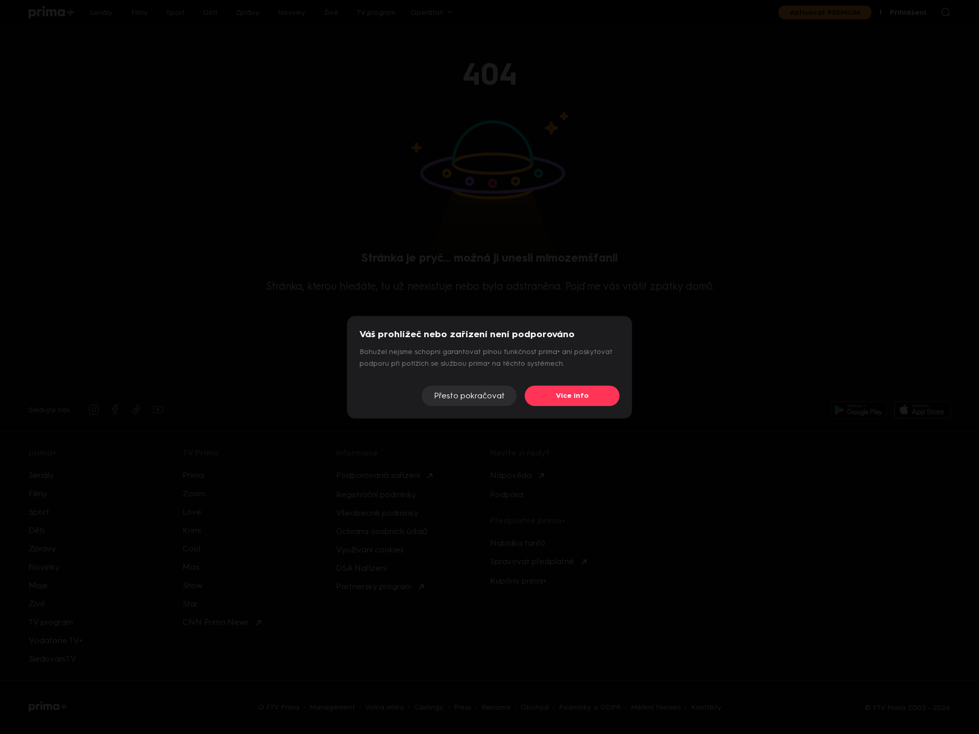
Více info (572, 395)
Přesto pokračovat (469, 395)
